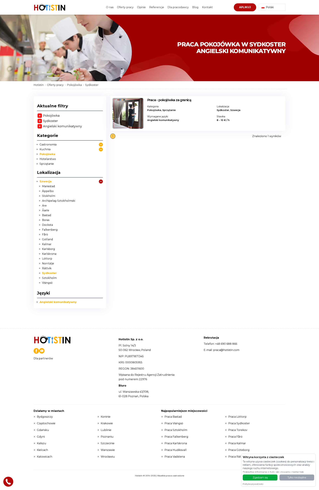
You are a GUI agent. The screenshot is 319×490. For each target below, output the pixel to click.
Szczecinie (107, 443)
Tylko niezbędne (296, 477)
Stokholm (48, 195)
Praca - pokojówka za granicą (169, 100)
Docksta (47, 224)
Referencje (156, 7)
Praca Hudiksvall (175, 450)
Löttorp (47, 258)
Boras (45, 220)
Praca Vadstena (174, 456)
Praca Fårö (235, 436)
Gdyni (41, 436)
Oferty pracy (125, 7)
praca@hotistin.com (226, 350)
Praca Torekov (237, 430)
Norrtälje (48, 263)
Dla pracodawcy (178, 7)
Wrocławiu (108, 456)
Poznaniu (107, 436)
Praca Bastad (173, 416)
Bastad (46, 215)
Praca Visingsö (173, 423)
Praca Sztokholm (175, 430)
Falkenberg (50, 229)
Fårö (45, 234)
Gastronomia (48, 144)
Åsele (45, 210)
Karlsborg (48, 249)
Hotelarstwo (48, 159)
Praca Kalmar (237, 443)
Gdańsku (43, 430)
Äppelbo (48, 191)
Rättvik (47, 268)
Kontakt (207, 7)
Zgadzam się (260, 477)
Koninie (105, 416)
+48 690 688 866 (226, 343)
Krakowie (107, 423)
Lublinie (106, 430)
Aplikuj (245, 7)
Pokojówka (47, 154)
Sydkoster (49, 273)
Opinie (141, 7)
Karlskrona (49, 253)
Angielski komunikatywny (58, 302)
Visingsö (47, 282)
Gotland (47, 239)
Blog (195, 7)
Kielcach (42, 450)
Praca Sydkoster (239, 423)
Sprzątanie (47, 163)
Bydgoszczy (45, 416)
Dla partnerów (43, 358)
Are (44, 205)
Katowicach (44, 456)
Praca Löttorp (237, 416)
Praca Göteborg (239, 450)
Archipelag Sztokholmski (58, 200)
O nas (109, 7)
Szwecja (46, 181)
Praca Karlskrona (175, 443)
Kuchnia (45, 149)
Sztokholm (49, 278)
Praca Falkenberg (176, 436)
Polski (270, 7)
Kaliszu (41, 443)
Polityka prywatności (253, 484)
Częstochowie (46, 423)
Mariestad (48, 186)
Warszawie (108, 450)
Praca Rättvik (237, 456)
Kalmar (47, 244)
